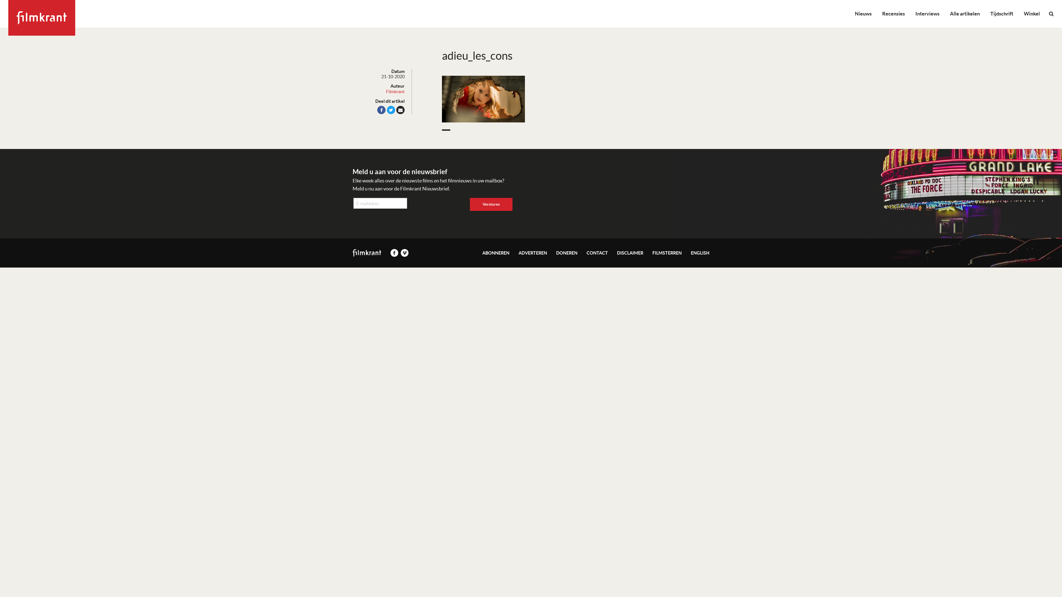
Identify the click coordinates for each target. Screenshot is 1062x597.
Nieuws (863, 14)
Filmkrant (395, 91)
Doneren (566, 252)
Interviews (927, 14)
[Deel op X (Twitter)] (391, 110)
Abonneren (495, 252)
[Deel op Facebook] (381, 110)
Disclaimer (630, 252)
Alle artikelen (965, 14)
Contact (597, 252)
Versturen (491, 204)
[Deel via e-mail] (400, 110)
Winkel (1032, 14)
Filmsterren (667, 252)
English (700, 252)
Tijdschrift (1001, 14)
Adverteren (533, 252)
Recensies (893, 14)
